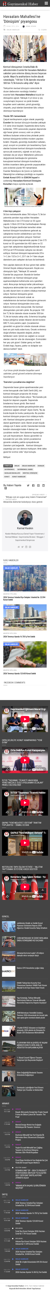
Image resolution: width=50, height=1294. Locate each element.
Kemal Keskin (31, 26)
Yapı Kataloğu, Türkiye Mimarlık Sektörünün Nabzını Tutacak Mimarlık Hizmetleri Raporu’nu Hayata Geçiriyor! (31, 1000)
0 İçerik (44, 30)
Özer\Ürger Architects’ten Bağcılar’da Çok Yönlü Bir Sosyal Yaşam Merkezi (31, 1161)
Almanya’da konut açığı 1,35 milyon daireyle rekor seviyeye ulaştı (30, 954)
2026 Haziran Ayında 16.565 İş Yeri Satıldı (31, 1272)
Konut (6, 477)
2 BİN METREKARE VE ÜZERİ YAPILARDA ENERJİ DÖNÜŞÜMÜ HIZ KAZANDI (32, 939)
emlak (17, 466)
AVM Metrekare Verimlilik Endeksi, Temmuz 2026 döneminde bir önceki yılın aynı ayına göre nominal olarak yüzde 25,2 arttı (32, 1016)
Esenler (41, 466)
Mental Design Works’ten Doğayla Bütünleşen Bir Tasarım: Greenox (28, 1126)
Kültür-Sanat (21, 1168)
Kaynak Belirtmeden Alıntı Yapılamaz (25, 1289)
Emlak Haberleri (13, 30)
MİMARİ (18, 1109)
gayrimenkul (9, 469)
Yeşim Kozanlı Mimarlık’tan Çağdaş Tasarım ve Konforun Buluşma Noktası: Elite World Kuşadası (28, 1150)
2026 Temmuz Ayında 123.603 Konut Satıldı (19, 673)
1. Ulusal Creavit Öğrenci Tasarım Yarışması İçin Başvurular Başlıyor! (30, 1058)
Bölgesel (19, 1228)
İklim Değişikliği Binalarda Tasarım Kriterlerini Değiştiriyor (30, 1073)
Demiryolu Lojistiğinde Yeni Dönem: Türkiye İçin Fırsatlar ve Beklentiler (30, 1088)
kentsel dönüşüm (30, 473)
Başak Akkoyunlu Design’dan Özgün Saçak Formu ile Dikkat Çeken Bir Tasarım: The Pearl (31, 1114)
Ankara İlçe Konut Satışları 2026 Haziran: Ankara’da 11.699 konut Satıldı (31, 1242)
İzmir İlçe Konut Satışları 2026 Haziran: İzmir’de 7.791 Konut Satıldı (30, 1232)
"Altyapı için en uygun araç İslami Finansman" (26, 497)
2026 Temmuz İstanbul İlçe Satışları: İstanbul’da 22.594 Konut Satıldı (29, 1204)
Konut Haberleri (18, 477)
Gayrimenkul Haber (15, 1286)
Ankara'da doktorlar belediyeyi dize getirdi (22, 502)
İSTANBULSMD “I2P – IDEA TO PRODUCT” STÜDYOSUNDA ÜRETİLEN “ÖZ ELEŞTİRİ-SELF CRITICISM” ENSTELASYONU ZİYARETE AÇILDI (31, 1174)
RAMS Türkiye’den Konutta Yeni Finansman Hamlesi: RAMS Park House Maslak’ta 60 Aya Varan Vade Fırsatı (32, 985)
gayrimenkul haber (25, 469)
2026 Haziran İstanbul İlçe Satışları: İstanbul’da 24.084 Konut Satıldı (28, 1253)
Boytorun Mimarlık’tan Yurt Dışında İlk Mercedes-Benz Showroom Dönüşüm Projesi (29, 1137)
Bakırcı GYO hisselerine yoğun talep (30, 968)
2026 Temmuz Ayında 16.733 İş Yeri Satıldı (19, 637)
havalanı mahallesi (12, 473)
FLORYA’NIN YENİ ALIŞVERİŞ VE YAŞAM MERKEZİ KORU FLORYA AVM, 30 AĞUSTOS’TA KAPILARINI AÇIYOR (32, 1045)
